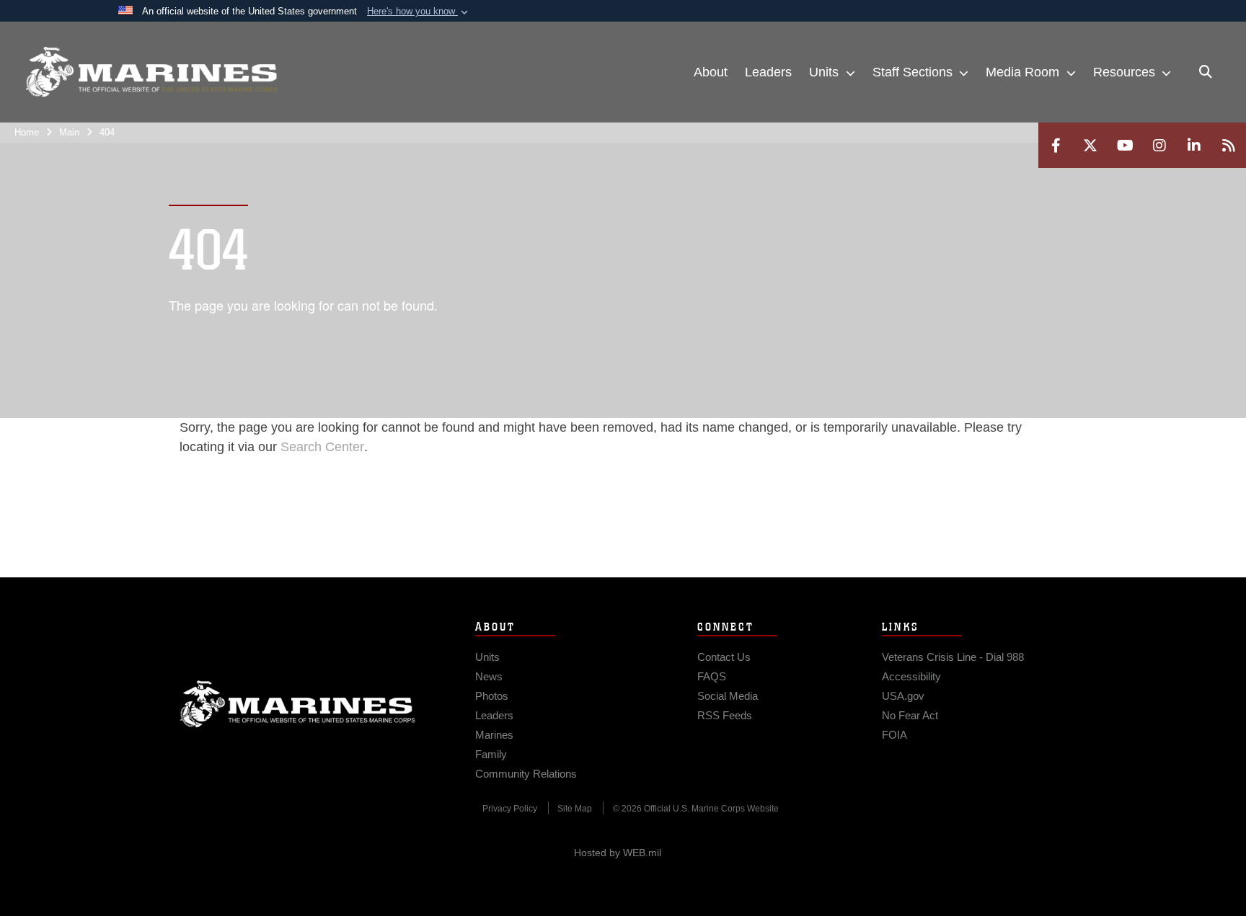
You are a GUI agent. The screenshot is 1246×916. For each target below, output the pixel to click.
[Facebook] (1055, 145)
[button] (419, 11)
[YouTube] (1125, 145)
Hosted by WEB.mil (617, 852)
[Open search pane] (1205, 72)
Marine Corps (298, 704)
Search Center (322, 447)
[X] (1090, 145)
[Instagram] (1159, 145)
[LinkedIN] (1194, 145)
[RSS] (1228, 145)
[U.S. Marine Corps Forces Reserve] (151, 72)
